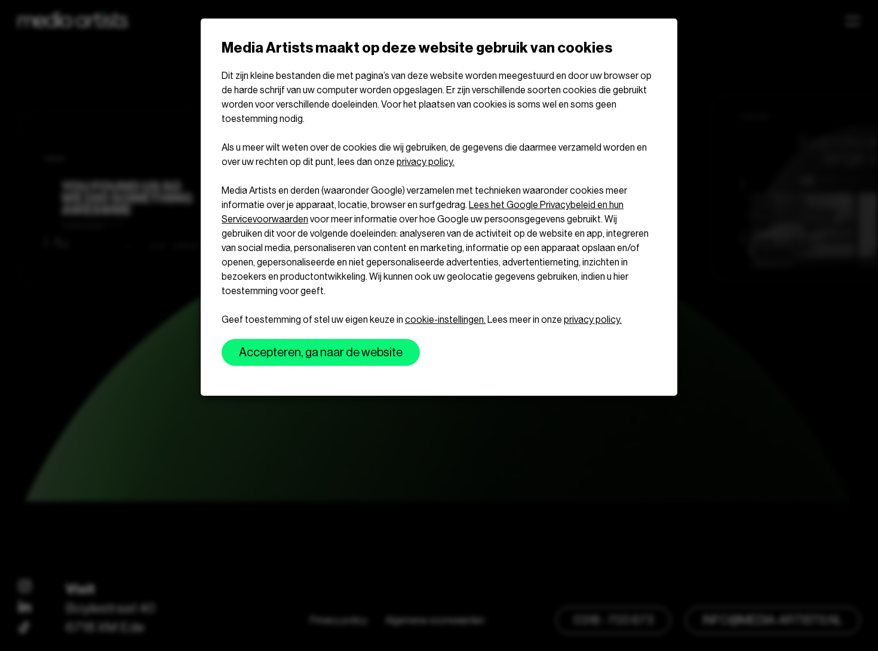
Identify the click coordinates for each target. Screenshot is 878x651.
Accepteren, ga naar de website (321, 352)
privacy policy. (426, 161)
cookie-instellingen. (445, 319)
